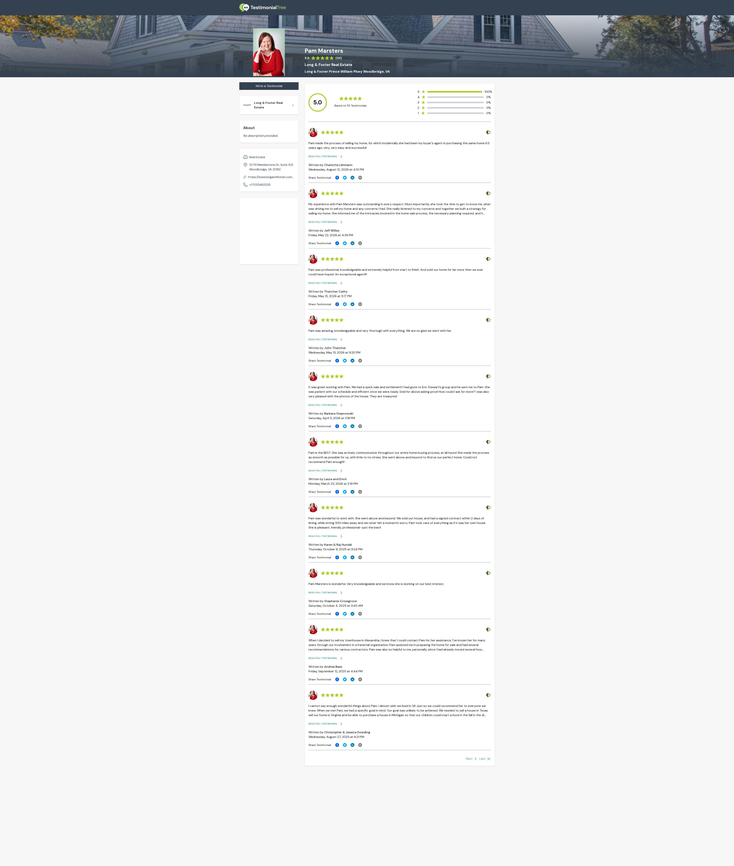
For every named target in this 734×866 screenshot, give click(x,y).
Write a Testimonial (269, 86)
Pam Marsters (324, 50)
